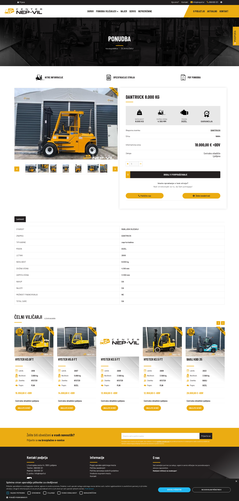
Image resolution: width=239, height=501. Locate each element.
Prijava (22, 2)
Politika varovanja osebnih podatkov (104, 471)
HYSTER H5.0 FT (67, 359)
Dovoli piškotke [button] (174, 490)
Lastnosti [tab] (20, 219)
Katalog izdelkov (112, 48)
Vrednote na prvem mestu (100, 473)
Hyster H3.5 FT (153, 359)
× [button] (236, 481)
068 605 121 (213, 2)
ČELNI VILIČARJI (127, 48)
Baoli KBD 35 (194, 359)
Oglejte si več (24, 408)
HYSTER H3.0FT (24, 359)
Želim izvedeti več (202, 195)
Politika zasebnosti (97, 468)
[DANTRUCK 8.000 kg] (30, 168)
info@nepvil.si (198, 2)
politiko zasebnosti (163, 441)
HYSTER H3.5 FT (110, 359)
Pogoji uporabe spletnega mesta (103, 465)
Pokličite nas (145, 195)
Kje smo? (175, 2)
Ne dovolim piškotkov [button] (211, 490)
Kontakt (184, 2)
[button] (79, 497)
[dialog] (119, 490)
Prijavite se (206, 436)
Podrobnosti (89, 489)
